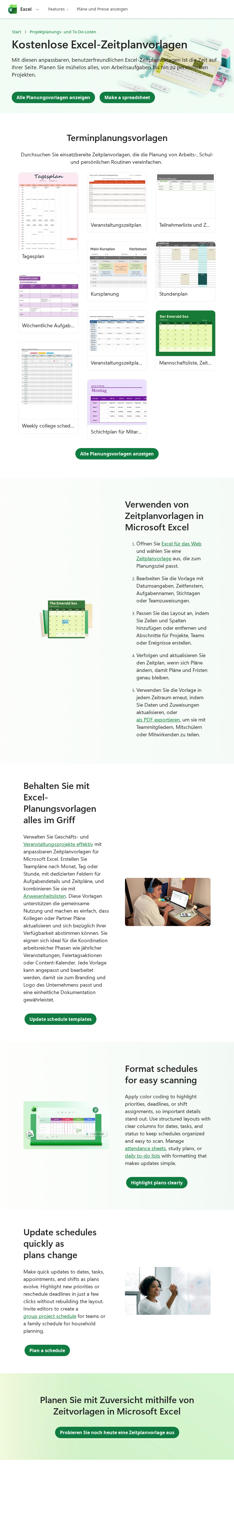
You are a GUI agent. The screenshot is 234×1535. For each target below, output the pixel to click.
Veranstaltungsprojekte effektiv (58, 844)
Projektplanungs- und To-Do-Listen (63, 31)
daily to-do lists (142, 1155)
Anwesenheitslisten (44, 895)
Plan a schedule (47, 1350)
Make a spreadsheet (127, 97)
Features (56, 9)
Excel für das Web (181, 543)
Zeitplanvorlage (153, 558)
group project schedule (49, 1316)
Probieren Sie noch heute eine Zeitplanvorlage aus (117, 1432)
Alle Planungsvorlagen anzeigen (53, 97)
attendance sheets (145, 1148)
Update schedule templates (60, 1019)
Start (16, 31)
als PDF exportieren (158, 719)
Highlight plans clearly (157, 1183)
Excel (26, 9)
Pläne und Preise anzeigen (102, 9)
